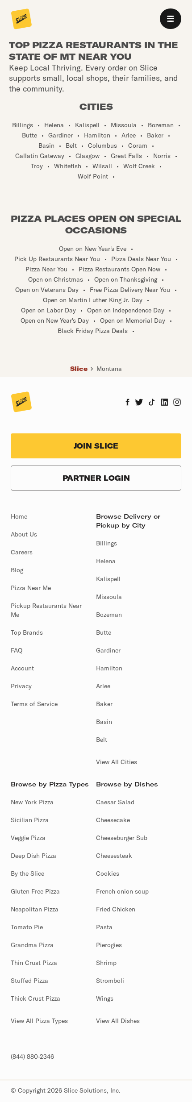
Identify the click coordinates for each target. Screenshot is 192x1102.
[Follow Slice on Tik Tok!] (152, 403)
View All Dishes (118, 1021)
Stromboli (110, 981)
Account (22, 668)
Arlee (103, 686)
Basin (104, 722)
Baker (104, 704)
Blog (17, 570)
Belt (101, 740)
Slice (79, 369)
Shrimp (106, 963)
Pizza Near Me (31, 588)
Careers (22, 552)
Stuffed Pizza (29, 981)
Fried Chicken (115, 909)
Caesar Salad (115, 802)
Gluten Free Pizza (35, 891)
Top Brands (27, 632)
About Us (24, 534)
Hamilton (109, 668)
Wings (104, 998)
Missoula (109, 597)
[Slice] (21, 19)
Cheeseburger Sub (121, 838)
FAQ (16, 650)
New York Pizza (32, 802)
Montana (109, 369)
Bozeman (109, 615)
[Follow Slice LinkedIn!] (164, 403)
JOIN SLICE (96, 445)
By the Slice (27, 873)
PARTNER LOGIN (96, 478)
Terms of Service (34, 704)
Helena (106, 561)
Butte (103, 632)
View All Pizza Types (39, 1021)
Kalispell (108, 579)
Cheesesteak (114, 856)
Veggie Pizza (28, 838)
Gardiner (108, 650)
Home (19, 516)
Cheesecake (113, 820)
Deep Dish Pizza (33, 856)
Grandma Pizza (32, 945)
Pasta (104, 927)
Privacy (21, 686)
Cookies (107, 873)
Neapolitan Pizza (34, 909)
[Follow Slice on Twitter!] (139, 403)
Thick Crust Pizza (35, 998)
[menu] (170, 18)
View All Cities (116, 762)
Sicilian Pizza (30, 820)
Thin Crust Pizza (34, 963)
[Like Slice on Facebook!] (127, 403)
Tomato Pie (27, 927)
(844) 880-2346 (32, 1056)
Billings (106, 543)
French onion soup (122, 891)
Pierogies (109, 945)
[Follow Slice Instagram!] (177, 403)
